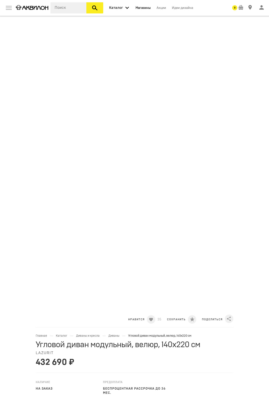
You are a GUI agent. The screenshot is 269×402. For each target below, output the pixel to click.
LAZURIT (45, 353)
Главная (41, 335)
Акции (161, 7)
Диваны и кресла (88, 335)
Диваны (113, 335)
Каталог (61, 335)
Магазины (143, 7)
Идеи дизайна (182, 7)
